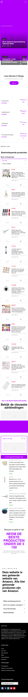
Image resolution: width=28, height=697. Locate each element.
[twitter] (5, 688)
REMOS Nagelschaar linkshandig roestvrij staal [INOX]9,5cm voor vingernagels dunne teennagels (19, 232)
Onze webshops (5, 657)
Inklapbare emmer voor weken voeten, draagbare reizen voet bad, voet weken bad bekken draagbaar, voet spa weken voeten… (17, 515)
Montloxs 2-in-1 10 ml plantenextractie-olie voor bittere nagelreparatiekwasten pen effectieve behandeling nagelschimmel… (17, 483)
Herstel (11, 476)
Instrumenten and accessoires (17, 493)
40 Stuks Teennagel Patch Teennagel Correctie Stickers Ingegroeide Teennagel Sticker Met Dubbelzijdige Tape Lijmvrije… (17, 466)
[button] (14, 601)
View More (4, 103)
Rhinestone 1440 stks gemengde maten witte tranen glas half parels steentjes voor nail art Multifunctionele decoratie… (18, 367)
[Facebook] (2, 688)
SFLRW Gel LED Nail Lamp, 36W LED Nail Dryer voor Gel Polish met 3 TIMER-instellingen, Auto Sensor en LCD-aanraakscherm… (18, 290)
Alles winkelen (4, 653)
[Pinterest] (14, 688)
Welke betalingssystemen (12, 601)
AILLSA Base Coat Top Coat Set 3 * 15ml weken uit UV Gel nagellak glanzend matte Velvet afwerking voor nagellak (19, 213)
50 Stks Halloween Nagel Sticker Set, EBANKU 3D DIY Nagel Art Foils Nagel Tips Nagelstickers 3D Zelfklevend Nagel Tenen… (18, 175)
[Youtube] (11, 688)
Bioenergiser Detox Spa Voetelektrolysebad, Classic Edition (18, 348)
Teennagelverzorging (15, 460)
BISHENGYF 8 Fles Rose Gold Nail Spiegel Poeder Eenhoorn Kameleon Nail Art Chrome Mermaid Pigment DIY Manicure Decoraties (19, 329)
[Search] (25, 2)
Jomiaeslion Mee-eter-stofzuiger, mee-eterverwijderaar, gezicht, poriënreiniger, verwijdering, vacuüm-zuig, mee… (18, 251)
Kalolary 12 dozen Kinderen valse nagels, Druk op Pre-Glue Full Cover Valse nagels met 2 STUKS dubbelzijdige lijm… (19, 309)
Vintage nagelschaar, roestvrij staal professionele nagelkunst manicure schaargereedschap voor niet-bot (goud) (18, 194)
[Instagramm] (8, 688)
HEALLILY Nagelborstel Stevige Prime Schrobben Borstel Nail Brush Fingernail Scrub (19, 386)
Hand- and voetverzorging (16, 508)
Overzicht (3, 650)
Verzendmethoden (9, 609)
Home (2, 648)
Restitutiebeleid (8, 612)
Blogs (2, 655)
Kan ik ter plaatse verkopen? (13, 605)
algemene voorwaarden (7, 668)
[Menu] (2, 2)
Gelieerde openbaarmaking (8, 670)
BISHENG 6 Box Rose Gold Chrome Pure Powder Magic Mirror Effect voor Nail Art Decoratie (18, 271)
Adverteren (4, 659)
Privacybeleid (4, 666)
